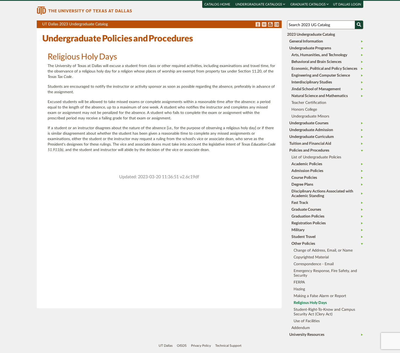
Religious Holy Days (310, 303)
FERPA (299, 282)
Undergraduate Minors (310, 116)
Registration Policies (308, 223)
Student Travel (303, 237)
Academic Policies (306, 164)
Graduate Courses (306, 210)
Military (297, 230)
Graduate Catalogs (308, 4)
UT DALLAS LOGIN (347, 4)
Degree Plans (302, 184)
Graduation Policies (307, 216)
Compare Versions (276, 25)
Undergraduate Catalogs (259, 4)
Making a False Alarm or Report (320, 296)
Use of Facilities (307, 321)
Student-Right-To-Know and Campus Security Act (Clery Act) (324, 312)
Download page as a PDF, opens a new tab (258, 25)
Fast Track (299, 203)
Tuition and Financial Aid (310, 144)
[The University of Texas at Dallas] (84, 10)
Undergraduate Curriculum (311, 137)
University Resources (306, 335)
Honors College (304, 109)
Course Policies (304, 178)
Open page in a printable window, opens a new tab (270, 25)
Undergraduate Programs (310, 48)
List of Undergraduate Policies (316, 157)
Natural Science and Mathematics (319, 96)
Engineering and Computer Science (320, 75)
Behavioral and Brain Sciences (316, 62)
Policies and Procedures (309, 150)
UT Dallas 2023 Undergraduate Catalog (162, 25)
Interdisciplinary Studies (311, 82)
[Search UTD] (359, 25)
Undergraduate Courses (308, 123)
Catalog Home (217, 4)
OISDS (182, 345)
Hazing (299, 289)
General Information (306, 41)
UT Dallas (166, 345)
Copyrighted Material (311, 257)
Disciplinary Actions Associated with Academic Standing (322, 193)
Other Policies (303, 244)
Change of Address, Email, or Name (323, 250)
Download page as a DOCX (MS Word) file (264, 25)
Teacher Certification (308, 103)
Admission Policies (307, 171)
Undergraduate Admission (311, 130)
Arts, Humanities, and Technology (319, 55)
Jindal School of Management (316, 89)
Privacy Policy (201, 345)
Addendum (300, 328)
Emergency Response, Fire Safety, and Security (325, 273)
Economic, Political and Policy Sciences (324, 69)
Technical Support (228, 345)
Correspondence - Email (314, 264)
